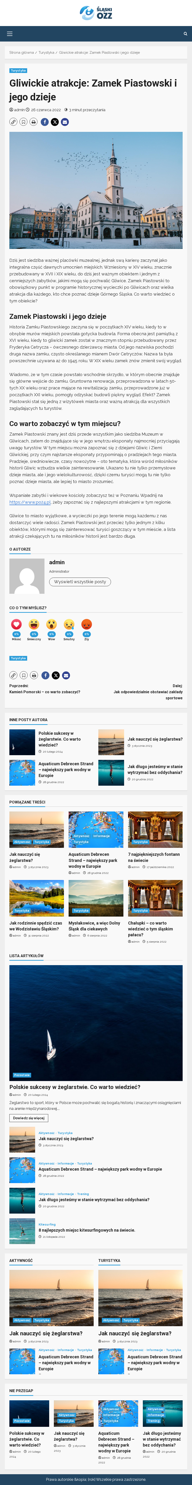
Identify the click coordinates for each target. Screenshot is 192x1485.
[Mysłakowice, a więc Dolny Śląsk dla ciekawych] (96, 898)
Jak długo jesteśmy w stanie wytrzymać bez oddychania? (111, 773)
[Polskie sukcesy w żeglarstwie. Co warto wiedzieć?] (96, 1023)
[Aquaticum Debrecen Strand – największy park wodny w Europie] (96, 829)
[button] (10, 34)
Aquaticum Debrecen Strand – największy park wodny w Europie (22, 773)
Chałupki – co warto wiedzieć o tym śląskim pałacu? (150, 929)
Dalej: (148, 692)
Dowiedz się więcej (30, 1119)
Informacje (101, 836)
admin (19, 110)
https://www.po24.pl (30, 502)
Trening (83, 1194)
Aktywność (22, 842)
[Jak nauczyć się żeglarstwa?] (36, 829)
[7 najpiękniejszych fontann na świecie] (155, 829)
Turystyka (18, 70)
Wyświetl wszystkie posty (80, 581)
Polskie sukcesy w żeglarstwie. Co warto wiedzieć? (22, 742)
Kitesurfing (47, 1224)
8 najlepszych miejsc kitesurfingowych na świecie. (22, 1231)
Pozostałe (22, 1075)
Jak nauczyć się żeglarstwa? (111, 742)
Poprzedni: (44, 689)
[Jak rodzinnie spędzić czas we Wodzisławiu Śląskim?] (36, 898)
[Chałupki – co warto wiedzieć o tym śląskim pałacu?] (155, 898)
